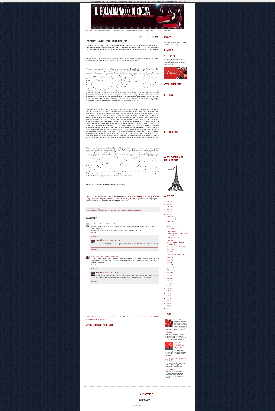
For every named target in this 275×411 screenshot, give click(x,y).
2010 (167, 301)
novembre (170, 219)
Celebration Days (118, 30)
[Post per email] (99, 208)
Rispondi (93, 233)
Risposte (95, 236)
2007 (167, 308)
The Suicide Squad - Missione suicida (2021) (176, 243)
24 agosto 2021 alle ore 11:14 (108, 224)
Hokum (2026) (178, 320)
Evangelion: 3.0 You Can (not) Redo (123, 199)
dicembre (170, 216)
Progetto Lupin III (150, 30)
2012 (167, 296)
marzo (169, 267)
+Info (179, 1)
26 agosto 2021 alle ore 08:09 (110, 256)
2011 (167, 298)
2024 (167, 206)
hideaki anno (124, 210)
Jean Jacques (95, 224)
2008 (167, 306)
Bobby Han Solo (96, 256)
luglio (169, 257)
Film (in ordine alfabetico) (102, 30)
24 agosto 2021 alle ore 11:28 (111, 240)
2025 (167, 204)
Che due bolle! (170, 370)
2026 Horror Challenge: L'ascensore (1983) (180, 344)
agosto (169, 226)
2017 (167, 283)
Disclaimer (168, 30)
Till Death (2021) (172, 249)
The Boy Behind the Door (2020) (176, 247)
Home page (89, 30)
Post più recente (91, 316)
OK (185, 1)
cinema (96, 210)
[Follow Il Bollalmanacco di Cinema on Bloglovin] (176, 191)
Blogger (141, 406)
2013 (167, 293)
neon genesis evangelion (134, 210)
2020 (167, 275)
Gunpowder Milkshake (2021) (175, 254)
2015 (167, 288)
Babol (97, 240)
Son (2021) (170, 252)
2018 (167, 281)
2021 (167, 214)
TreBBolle (169, 333)
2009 (167, 303)
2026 (167, 201)
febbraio (169, 270)
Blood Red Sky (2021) (173, 237)
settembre (170, 224)
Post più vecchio (154, 316)
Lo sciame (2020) (172, 228)
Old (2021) (170, 240)
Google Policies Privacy (172, 44)
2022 (167, 212)
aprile (169, 265)
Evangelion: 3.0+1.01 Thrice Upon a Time (109, 210)
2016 (167, 286)
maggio (169, 262)
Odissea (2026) (169, 56)
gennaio (169, 272)
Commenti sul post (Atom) (98, 319)
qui (124, 184)
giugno (169, 260)
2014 (167, 290)
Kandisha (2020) (172, 231)
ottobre (169, 221)
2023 (167, 209)
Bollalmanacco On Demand (134, 30)
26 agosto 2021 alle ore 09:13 (111, 272)
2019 (167, 278)
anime (92, 210)
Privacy (160, 30)
